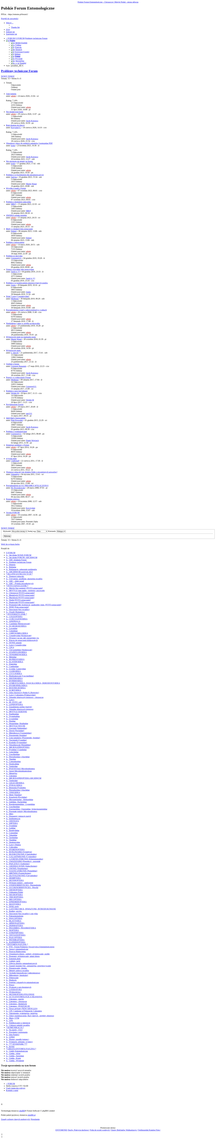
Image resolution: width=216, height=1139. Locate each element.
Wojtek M (15, 393)
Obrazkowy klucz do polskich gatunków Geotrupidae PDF (29, 143)
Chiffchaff (15, 461)
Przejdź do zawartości (9, 19)
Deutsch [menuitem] (19, 50)
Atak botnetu (11, 94)
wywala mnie (11, 458)
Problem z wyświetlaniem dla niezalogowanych (25, 175)
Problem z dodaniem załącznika (18, 202)
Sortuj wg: (32, 531)
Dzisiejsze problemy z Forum (17, 445)
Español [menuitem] (23, 63)
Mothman (15, 299)
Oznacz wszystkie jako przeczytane (20, 269)
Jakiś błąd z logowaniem (15, 418)
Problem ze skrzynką (14, 256)
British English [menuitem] (21, 43)
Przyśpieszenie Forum (14, 404)
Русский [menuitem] (18, 59)
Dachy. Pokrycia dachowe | (79, 1130)
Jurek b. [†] (15, 272)
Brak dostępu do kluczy (15, 125)
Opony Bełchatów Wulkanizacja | (124, 1130)
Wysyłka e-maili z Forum (16, 188)
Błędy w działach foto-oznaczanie (19, 229)
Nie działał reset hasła (14, 112)
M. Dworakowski (18, 488)
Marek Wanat (31, 184)
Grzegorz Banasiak (18, 366)
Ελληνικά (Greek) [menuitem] (22, 52)
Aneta (13, 285)
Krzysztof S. (16, 127)
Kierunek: (52, 531)
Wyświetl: (7, 531)
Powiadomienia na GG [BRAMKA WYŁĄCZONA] (27, 485)
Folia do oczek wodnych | (100, 1130)
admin (13, 96)
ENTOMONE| (61, 1130)
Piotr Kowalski (17, 420)
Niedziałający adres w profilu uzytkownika (23, 323)
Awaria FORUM (13, 513)
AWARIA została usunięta (16, 215)
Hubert (13, 231)
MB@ (13, 204)
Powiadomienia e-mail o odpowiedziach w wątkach (26, 310)
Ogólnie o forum (12, 364)
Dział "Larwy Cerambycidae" (18, 296)
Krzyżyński (30, 508)
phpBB (22, 1111)
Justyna (14, 177)
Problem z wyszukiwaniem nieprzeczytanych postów (27, 283)
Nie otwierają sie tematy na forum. (19, 161)
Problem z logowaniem (15, 242)
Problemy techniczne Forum (19, 71)
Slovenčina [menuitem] (19, 61)
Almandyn (15, 474)
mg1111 (29, 413)
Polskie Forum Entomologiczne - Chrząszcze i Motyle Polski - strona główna (108, 2)
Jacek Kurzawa (32, 121)
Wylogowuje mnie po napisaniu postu (21, 337)
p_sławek (14, 353)
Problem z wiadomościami (16, 431)
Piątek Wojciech (32, 440)
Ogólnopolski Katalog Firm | (149, 1130)
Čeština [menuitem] (18, 45)
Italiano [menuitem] (17, 54)
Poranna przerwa (12, 499)
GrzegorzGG (16, 258)
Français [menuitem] (18, 47)
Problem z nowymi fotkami (17, 391)
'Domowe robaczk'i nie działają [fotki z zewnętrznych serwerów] (31, 472)
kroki (13, 145)
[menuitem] (15, 27)
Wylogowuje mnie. (13, 350)
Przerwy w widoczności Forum (18, 377)
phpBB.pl (32, 1115)
